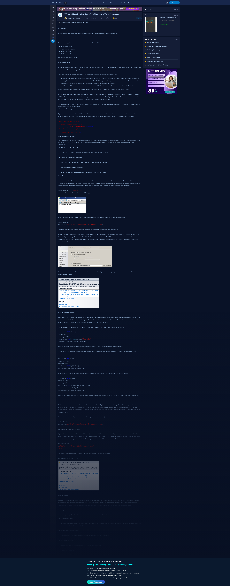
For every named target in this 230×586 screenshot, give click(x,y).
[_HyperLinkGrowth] (52, 41)
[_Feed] (53, 11)
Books (117, 3)
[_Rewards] (53, 34)
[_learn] (53, 20)
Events (123, 3)
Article (139, 18)
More (129, 3)
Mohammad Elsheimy (74, 18)
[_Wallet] (53, 17)
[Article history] (85, 18)
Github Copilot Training (153, 57)
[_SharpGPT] (53, 37)
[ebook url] (151, 33)
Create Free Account (96, 582)
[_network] (53, 27)
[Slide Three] (99, 9)
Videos (99, 3)
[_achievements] (53, 24)
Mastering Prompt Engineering (156, 50)
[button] (107, 18)
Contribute (175, 3)
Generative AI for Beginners (155, 61)
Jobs (111, 3)
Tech (87, 3)
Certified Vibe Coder (153, 53)
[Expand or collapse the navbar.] (53, 7)
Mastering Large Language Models (157, 46)
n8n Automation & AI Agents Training (157, 65)
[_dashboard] (53, 14)
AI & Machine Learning (153, 42)
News (93, 3)
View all (176, 9)
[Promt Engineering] (161, 81)
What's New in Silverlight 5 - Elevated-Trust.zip (74, 22)
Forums (105, 3)
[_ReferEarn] (53, 30)
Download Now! (164, 24)
